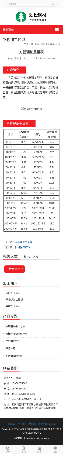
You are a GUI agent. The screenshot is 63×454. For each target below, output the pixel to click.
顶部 (55, 451)
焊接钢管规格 (12, 341)
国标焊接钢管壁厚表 (16, 333)
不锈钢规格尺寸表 (15, 326)
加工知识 (35, 44)
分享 (7, 451)
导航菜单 (8, 29)
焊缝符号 (10, 348)
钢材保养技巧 (22, 247)
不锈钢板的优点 (14, 355)
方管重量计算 (14, 269)
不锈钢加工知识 (14, 299)
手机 (23, 451)
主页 (26, 44)
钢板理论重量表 (23, 242)
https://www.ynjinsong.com (36, 438)
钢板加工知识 (47, 44)
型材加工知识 (13, 306)
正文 (58, 44)
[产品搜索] (53, 3)
